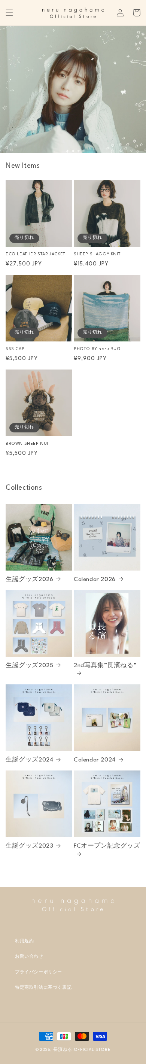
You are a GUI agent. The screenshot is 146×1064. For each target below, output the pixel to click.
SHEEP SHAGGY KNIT (97, 254)
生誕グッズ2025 (29, 666)
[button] (9, 12)
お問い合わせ (29, 957)
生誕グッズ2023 (29, 846)
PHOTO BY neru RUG (97, 349)
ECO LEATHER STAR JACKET (36, 254)
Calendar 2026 (95, 580)
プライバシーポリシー (38, 972)
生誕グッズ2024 (29, 760)
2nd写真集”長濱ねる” (105, 666)
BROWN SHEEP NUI (27, 444)
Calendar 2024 (95, 760)
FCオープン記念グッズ (107, 846)
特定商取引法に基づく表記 (43, 988)
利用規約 (24, 941)
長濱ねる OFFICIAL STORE (81, 1050)
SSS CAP (15, 349)
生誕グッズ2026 (29, 580)
